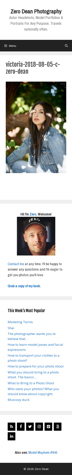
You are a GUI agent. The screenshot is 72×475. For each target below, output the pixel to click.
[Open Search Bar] (66, 45)
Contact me (16, 263)
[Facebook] (21, 427)
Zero (33, 214)
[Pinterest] (48, 427)
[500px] (57, 427)
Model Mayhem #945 (42, 452)
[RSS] (11, 427)
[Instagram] (39, 427)
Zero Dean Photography (36, 11)
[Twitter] (30, 427)
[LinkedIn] (11, 436)
